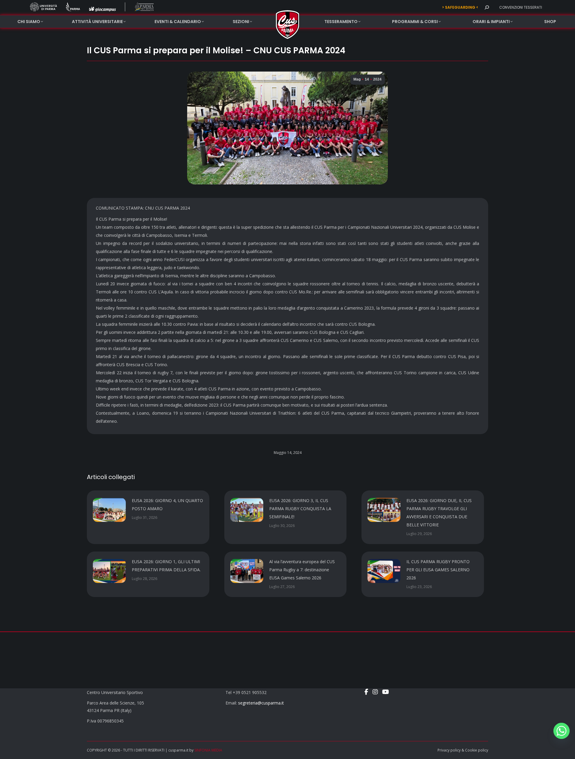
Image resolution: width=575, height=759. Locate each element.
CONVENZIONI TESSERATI (520, 7)
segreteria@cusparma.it (261, 703)
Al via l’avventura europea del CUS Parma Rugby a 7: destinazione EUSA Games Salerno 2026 (302, 570)
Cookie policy (476, 750)
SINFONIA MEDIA (208, 750)
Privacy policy (449, 750)
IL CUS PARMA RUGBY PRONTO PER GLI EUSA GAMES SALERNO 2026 (438, 570)
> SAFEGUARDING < (460, 7)
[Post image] (109, 510)
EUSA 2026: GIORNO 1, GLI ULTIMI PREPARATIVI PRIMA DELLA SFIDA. (166, 565)
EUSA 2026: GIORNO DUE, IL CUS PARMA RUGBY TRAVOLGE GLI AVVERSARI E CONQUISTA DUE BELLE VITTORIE (439, 513)
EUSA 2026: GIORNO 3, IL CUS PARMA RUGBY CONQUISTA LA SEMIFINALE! (300, 508)
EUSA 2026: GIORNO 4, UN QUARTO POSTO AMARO (167, 504)
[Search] (487, 7)
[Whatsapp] (561, 731)
